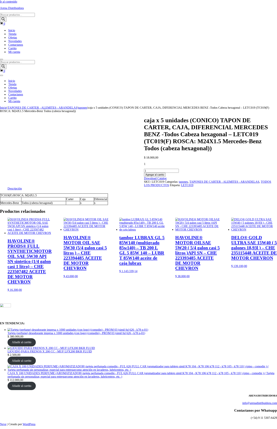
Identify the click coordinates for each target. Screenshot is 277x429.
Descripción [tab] (15, 188)
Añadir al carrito (21, 342)
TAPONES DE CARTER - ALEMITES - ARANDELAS (42, 107)
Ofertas (12, 37)
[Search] (3, 19)
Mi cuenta (14, 51)
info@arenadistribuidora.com (259, 403)
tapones (82, 107)
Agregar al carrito (154, 174)
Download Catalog (155, 178)
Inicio (11, 30)
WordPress (29, 424)
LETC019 (187, 185)
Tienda (12, 34)
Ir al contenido (8, 1)
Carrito (12, 48)
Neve (3, 424)
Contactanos (15, 44)
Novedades (15, 41)
